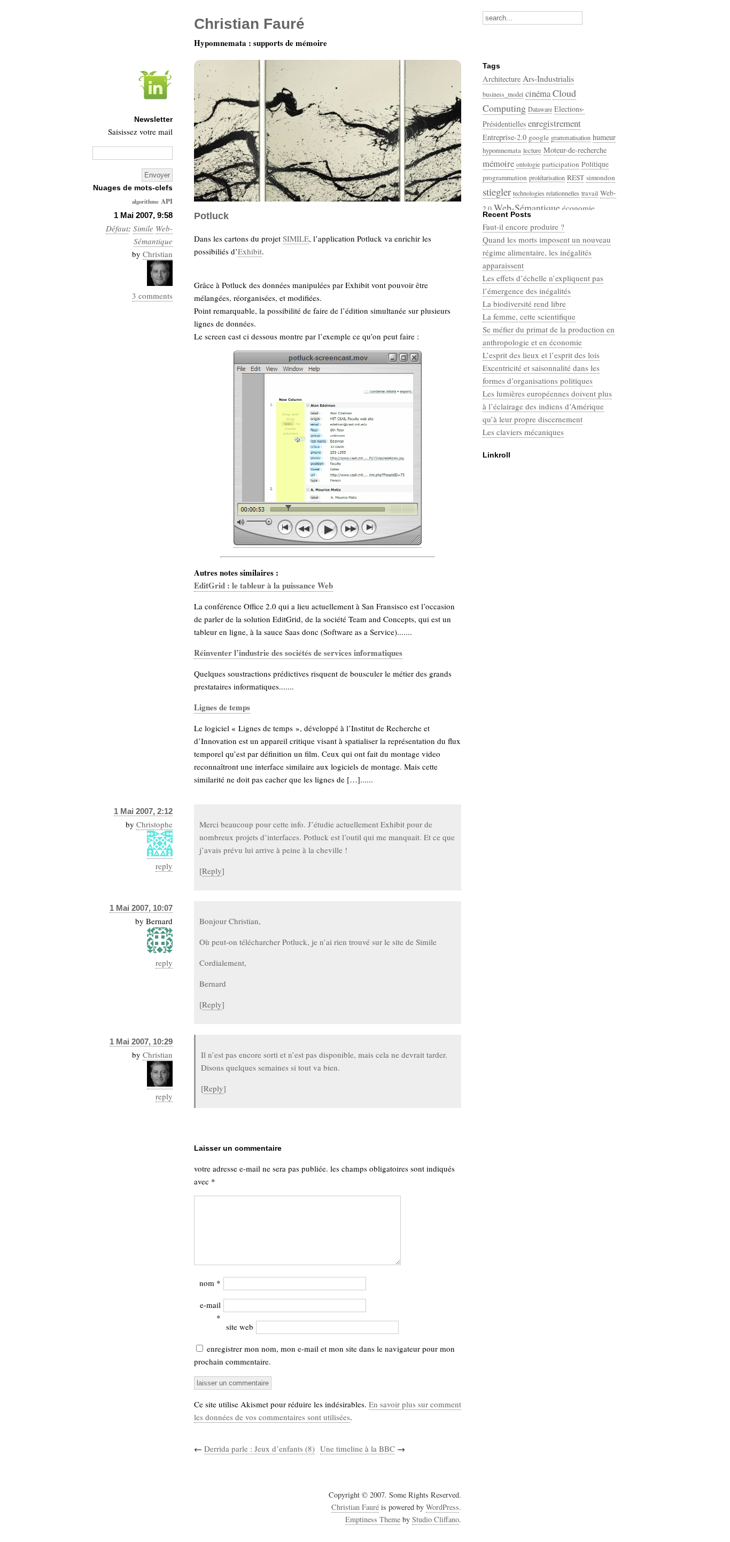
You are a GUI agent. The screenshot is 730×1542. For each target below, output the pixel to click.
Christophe (154, 824)
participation (560, 164)
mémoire (498, 163)
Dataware (540, 109)
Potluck (211, 216)
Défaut (117, 228)
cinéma (537, 93)
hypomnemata (502, 150)
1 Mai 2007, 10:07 (141, 907)
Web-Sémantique (527, 207)
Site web (239, 1326)
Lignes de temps (222, 707)
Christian (158, 254)
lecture (532, 150)
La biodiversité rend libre (524, 303)
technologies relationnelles (546, 193)
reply (164, 866)
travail (589, 193)
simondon (600, 177)
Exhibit (250, 251)
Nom (210, 1282)
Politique (595, 164)
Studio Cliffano (435, 1519)
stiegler (497, 191)
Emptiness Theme (372, 1519)
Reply (212, 870)
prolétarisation (547, 177)
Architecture (502, 79)
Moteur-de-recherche (575, 150)
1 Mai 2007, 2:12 (143, 811)
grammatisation (571, 137)
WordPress (442, 1507)
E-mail (210, 1311)
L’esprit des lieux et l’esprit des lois (541, 355)
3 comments (152, 295)
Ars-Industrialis (548, 78)
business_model (503, 94)
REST (575, 177)
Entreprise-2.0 (504, 137)
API (167, 201)
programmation (505, 177)
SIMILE (296, 238)
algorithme (145, 201)
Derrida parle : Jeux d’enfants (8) (259, 1448)
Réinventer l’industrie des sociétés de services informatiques (298, 652)
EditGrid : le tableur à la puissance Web (263, 585)
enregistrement (554, 123)
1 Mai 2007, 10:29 (141, 1041)
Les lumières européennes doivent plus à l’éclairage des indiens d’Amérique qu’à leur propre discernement (547, 406)
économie (578, 208)
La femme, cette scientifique (529, 316)
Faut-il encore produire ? (523, 226)
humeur (604, 137)
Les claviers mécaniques (523, 432)
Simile (143, 228)
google (539, 137)
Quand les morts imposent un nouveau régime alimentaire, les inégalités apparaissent (547, 252)
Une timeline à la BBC (357, 1448)
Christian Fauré (355, 1507)
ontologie (528, 164)
